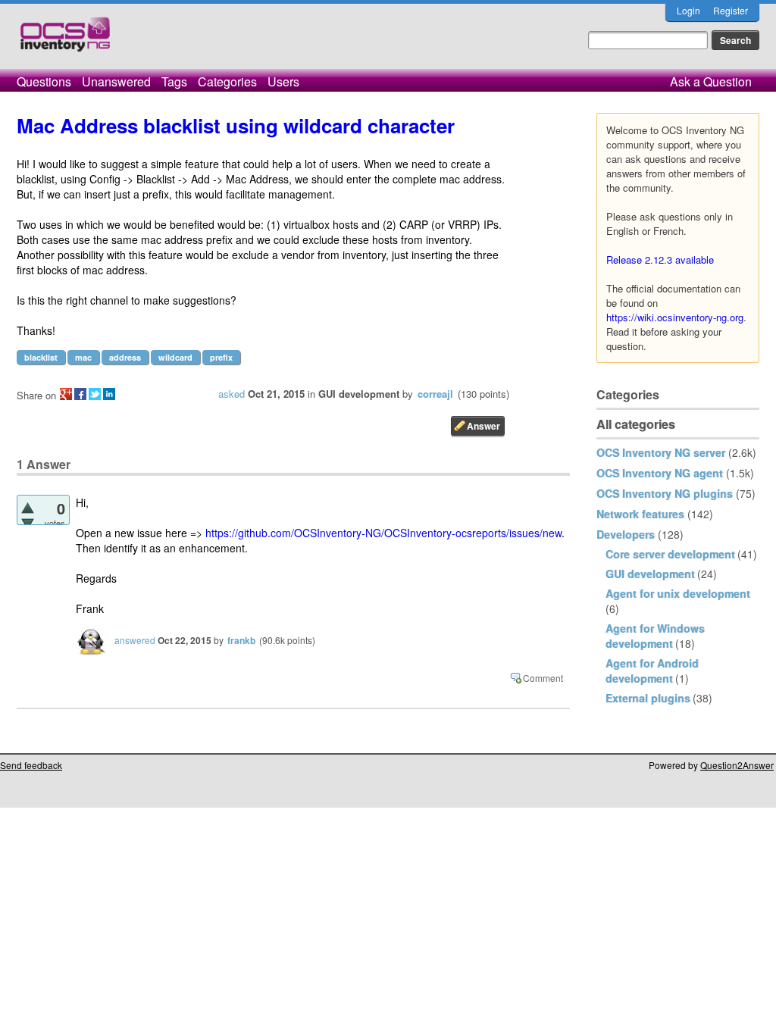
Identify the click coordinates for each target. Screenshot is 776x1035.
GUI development (650, 573)
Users (283, 81)
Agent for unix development (677, 593)
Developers (625, 534)
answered (134, 639)
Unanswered (116, 81)
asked (231, 393)
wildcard (175, 357)
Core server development (670, 553)
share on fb (80, 394)
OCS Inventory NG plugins (664, 493)
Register (730, 10)
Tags (174, 81)
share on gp (66, 394)
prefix (221, 357)
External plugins (647, 697)
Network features (640, 513)
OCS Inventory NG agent (659, 472)
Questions (44, 81)
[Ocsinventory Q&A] (65, 40)
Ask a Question (711, 81)
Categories (227, 81)
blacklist (41, 357)
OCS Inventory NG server (660, 452)
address (125, 357)
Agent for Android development (652, 670)
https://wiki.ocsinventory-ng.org (674, 317)
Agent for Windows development (655, 636)
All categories (635, 424)
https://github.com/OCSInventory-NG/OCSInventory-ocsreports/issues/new (383, 532)
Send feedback (31, 764)
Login (688, 10)
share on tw (95, 394)
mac (83, 357)
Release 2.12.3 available (660, 259)
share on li (109, 394)
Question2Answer (737, 764)
